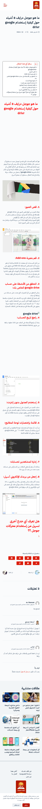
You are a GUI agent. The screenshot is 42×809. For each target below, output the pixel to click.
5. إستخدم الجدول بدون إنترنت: (28, 83)
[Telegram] (36, 563)
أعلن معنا (14, 771)
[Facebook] (36, 558)
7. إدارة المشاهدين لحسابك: (29, 87)
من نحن (28, 776)
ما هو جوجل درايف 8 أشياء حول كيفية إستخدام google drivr (22, 68)
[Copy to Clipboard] (20, 563)
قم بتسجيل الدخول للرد (15, 604)
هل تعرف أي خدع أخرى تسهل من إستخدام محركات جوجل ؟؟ (21, 93)
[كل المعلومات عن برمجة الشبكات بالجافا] (31, 742)
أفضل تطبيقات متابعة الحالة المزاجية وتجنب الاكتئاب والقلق (11, 752)
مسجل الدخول (25, 671)
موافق (26, 805)
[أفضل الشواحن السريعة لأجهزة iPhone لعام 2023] (31, 719)
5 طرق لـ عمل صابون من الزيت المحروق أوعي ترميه (31, 708)
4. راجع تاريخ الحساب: (31, 81)
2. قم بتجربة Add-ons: (30, 74)
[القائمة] (5, 5)
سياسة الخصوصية (25, 774)
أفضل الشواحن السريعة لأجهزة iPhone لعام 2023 (31, 730)
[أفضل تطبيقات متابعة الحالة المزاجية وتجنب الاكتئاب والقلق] (11, 742)
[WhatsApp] (28, 563)
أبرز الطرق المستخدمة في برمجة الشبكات (11, 728)
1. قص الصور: (33, 72)
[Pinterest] (20, 558)
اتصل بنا (14, 774)
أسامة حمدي (29, 622)
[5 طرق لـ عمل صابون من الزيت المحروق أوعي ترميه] (31, 697)
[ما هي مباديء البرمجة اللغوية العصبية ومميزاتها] (11, 697)
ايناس (32, 647)
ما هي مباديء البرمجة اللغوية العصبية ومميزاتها (12, 708)
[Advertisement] (21, 48)
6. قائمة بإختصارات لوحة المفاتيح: (28, 85)
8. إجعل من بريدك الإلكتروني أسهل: (28, 90)
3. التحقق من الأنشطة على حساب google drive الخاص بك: (22, 77)
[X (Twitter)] (28, 558)
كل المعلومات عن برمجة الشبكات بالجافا (31, 750)
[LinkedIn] (11, 558)
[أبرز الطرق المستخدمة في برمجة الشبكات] (11, 719)
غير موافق (16, 805)
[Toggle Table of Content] (35, 64)
